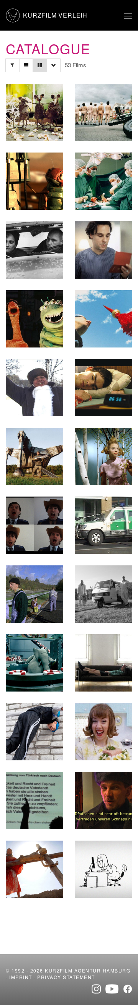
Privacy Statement (66, 977)
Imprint (20, 977)
